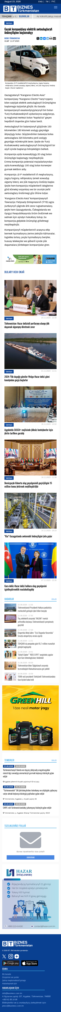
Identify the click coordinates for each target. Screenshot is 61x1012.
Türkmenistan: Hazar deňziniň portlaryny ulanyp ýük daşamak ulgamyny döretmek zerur (26, 325)
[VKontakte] (44, 38)
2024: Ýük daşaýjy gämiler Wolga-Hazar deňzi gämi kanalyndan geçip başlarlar (27, 378)
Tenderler (9, 760)
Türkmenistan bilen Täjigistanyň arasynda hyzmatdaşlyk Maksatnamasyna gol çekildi (33, 667)
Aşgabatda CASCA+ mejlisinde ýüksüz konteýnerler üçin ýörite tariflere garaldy (28, 431)
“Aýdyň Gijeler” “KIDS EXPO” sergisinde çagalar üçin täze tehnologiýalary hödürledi (35, 656)
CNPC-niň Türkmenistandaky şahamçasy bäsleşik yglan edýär (27, 807)
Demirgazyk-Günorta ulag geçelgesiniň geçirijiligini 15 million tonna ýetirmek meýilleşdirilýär (28, 484)
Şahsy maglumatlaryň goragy (14, 980)
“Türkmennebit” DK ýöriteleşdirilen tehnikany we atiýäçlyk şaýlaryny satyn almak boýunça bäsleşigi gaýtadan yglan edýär (30, 792)
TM (47, 2)
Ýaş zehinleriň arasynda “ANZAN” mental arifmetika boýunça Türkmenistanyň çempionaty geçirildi (36, 622)
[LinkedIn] (41, 38)
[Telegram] (47, 38)
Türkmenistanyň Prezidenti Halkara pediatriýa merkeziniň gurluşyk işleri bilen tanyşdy (35, 609)
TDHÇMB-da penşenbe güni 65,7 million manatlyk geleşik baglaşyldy (36, 645)
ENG (40, 2)
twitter (4, 956)
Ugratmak (30, 857)
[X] (38, 38)
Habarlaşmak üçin (9, 983)
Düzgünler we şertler (10, 977)
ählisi (54, 599)
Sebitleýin (9, 23)
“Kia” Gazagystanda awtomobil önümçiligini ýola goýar (28, 536)
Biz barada (6, 974)
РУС (53, 2)
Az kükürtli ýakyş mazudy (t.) (41, 16)
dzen (16, 956)
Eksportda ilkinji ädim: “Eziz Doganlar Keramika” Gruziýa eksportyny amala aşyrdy (35, 634)
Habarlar (9, 599)
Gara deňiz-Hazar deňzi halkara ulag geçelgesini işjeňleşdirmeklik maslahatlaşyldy (25, 587)
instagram (10, 956)
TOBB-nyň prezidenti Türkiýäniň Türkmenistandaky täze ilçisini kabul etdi (36, 678)
